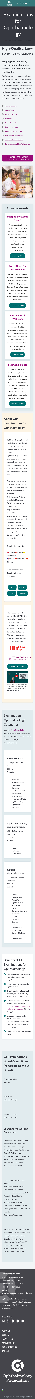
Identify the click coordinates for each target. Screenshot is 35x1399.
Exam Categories (11, 114)
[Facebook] (17, 3)
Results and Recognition (14, 135)
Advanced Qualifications (14, 140)
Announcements (11, 106)
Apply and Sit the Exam (13, 131)
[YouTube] (26, 3)
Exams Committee (11, 123)
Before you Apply (11, 127)
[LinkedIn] (20, 3)
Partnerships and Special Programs (17, 144)
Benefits (8, 119)
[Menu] (29, 3)
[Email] (23, 1321)
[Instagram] (23, 3)
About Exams (10, 110)
